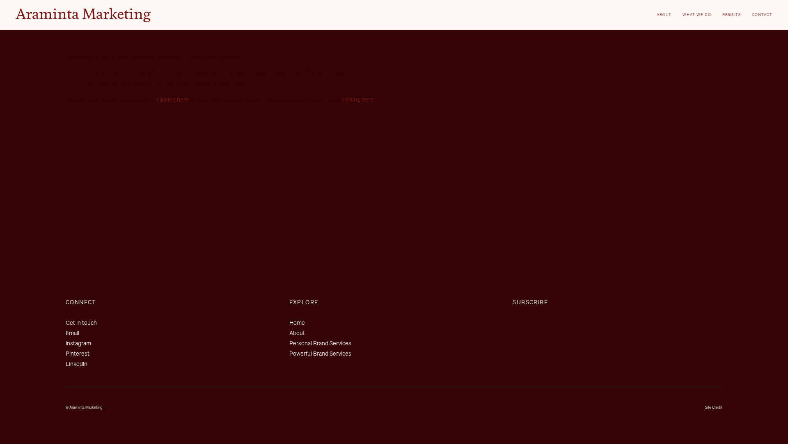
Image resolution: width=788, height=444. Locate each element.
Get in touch (81, 322)
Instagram (78, 343)
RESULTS (731, 14)
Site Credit (713, 407)
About (297, 333)
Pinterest (77, 353)
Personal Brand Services (320, 343)
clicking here (173, 99)
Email (72, 333)
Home (297, 322)
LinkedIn (76, 364)
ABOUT (664, 14)
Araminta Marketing (83, 15)
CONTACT (762, 14)
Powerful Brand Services (320, 353)
